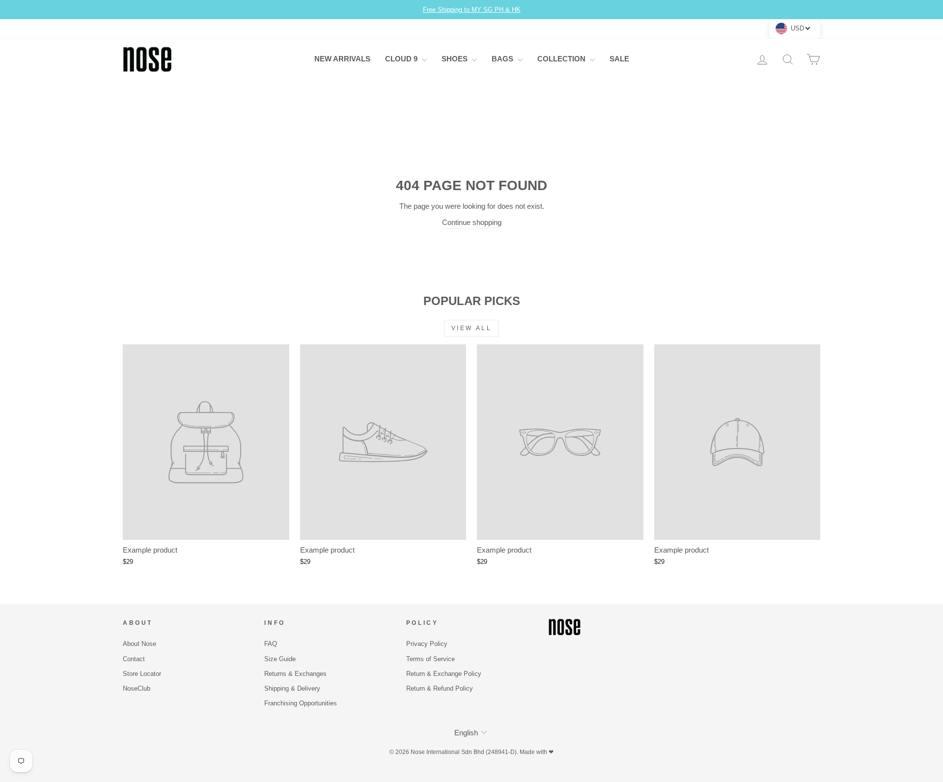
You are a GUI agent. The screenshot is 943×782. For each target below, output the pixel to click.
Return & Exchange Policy (443, 673)
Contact (134, 659)
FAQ (270, 643)
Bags (503, 59)
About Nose (139, 643)
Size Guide (280, 659)
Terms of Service (430, 659)
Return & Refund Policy (439, 688)
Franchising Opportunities (300, 703)
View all (471, 328)
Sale (619, 59)
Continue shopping (471, 222)
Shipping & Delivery (292, 688)
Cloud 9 (402, 59)
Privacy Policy (426, 643)
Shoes (456, 59)
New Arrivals (342, 59)
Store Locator (142, 673)
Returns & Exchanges (295, 673)
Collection (562, 59)
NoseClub (136, 688)
